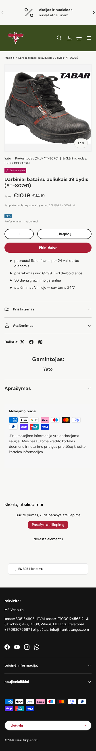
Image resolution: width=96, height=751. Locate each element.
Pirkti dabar (48, 247)
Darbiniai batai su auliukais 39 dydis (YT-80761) (48, 58)
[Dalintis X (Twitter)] (22, 342)
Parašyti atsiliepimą (48, 524)
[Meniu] (89, 38)
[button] (79, 38)
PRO (8, 216)
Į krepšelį (64, 234)
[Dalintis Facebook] (31, 342)
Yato (7, 158)
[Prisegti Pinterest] (40, 342)
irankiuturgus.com (26, 740)
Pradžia (9, 58)
